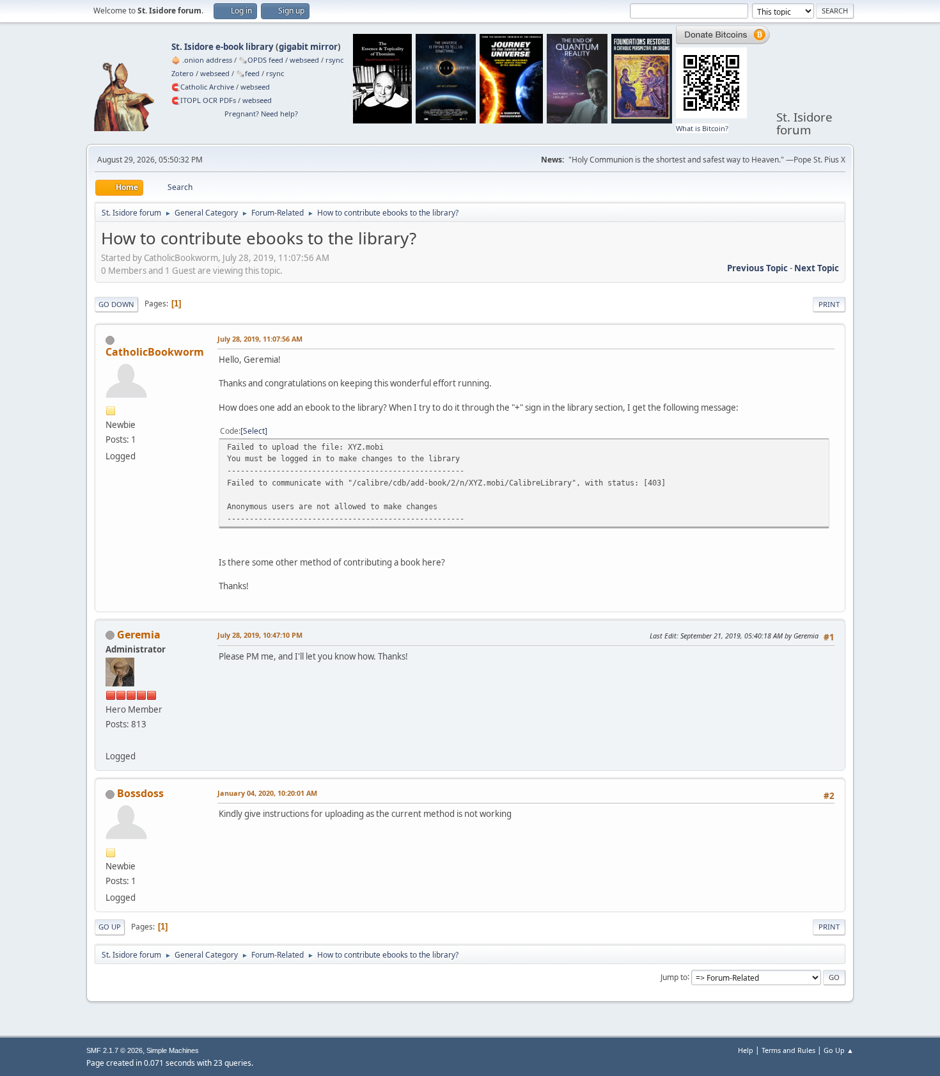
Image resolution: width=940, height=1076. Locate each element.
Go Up (109, 926)
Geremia (139, 635)
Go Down (116, 304)
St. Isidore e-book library (222, 46)
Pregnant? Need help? (261, 113)
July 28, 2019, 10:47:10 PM (259, 635)
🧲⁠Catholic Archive (202, 86)
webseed (304, 60)
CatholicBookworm (155, 352)
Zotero (182, 73)
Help (745, 1050)
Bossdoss (140, 793)
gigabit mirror (308, 46)
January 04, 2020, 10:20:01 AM (267, 793)
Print (829, 304)
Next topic (816, 268)
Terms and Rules (788, 1050)
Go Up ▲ (839, 1050)
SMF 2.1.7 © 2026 (114, 1050)
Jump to (674, 976)
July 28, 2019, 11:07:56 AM (259, 339)
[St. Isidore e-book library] (111, 741)
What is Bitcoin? (702, 128)
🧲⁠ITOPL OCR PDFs (203, 100)
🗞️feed (248, 73)
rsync (334, 60)
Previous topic (757, 268)
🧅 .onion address (201, 60)
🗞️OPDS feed (261, 60)
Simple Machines (172, 1050)
